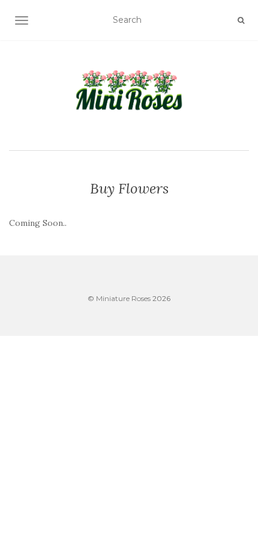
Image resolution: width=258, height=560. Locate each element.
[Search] (241, 20)
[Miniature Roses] (129, 94)
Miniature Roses (123, 298)
